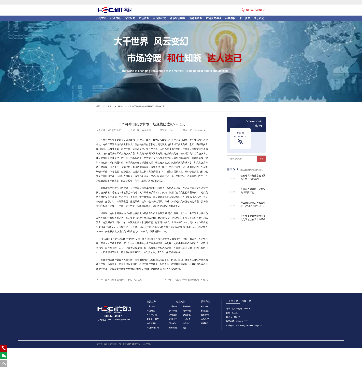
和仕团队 (205, 311)
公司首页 (101, 18)
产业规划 (173, 315)
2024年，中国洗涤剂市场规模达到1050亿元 (186, 279)
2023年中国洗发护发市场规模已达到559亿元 (145, 106)
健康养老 (187, 315)
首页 (98, 106)
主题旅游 (187, 306)
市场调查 (144, 18)
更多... (185, 328)
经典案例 (230, 18)
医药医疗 (173, 328)
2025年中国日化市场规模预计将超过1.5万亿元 (119, 279)
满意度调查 (195, 18)
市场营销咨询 (213, 18)
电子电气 (187, 323)
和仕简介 (205, 306)
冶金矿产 (173, 323)
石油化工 (173, 319)
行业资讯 (115, 18)
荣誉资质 (205, 315)
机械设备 (187, 319)
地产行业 (187, 311)
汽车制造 (173, 311)
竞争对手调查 (177, 18)
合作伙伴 (205, 319)
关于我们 (259, 18)
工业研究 (173, 306)
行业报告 (130, 18)
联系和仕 (205, 323)
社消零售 (119, 106)
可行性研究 (159, 18)
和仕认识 (245, 18)
